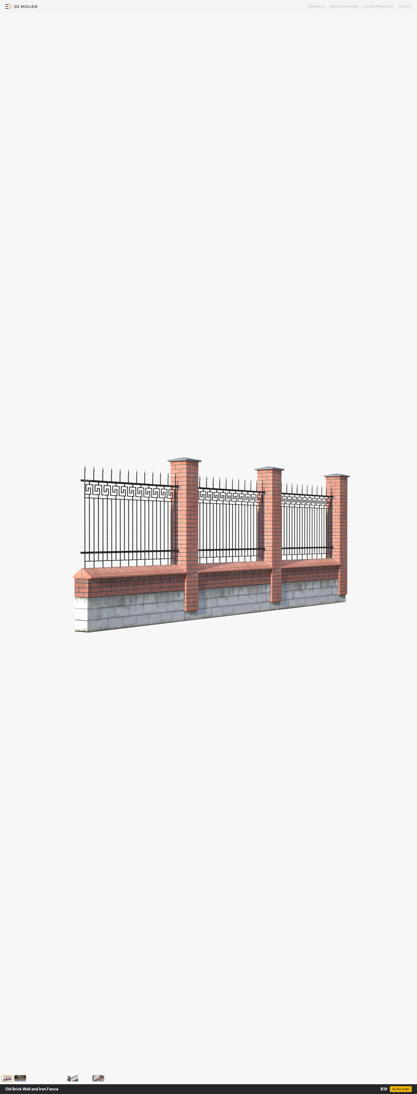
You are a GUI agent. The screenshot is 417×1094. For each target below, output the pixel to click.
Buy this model (400, 1089)
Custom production (378, 6)
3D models (316, 6)
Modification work (344, 6)
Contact (405, 6)
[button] (7, 1079)
